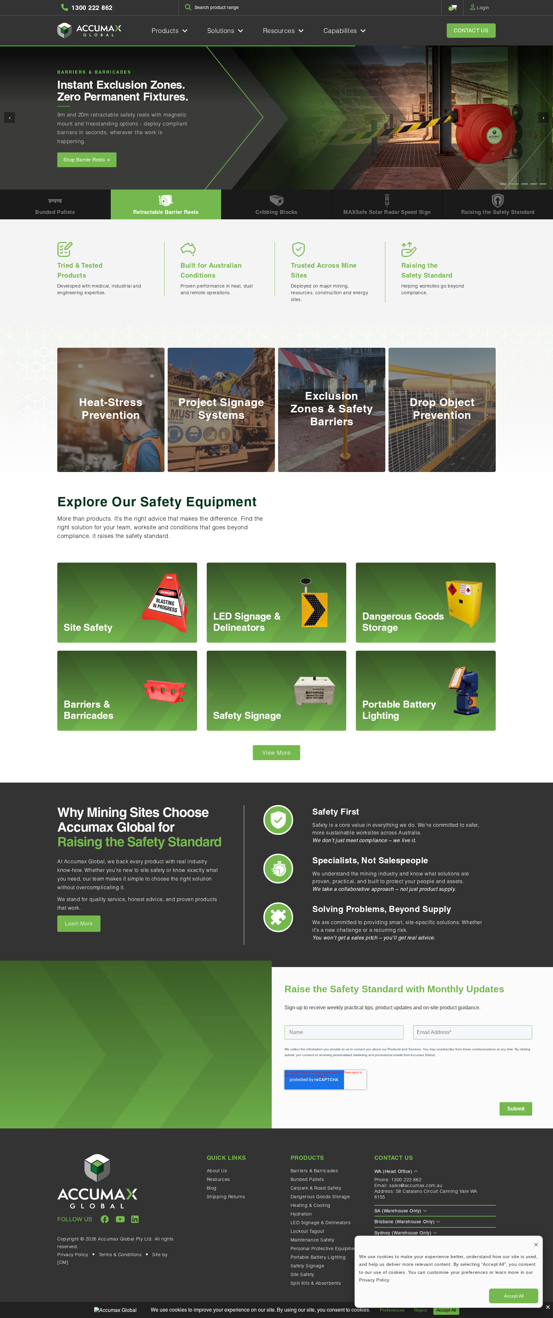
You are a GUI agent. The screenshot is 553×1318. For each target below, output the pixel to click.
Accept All (514, 1295)
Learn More (79, 923)
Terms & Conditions (120, 1254)
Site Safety (302, 1274)
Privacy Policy (72, 1254)
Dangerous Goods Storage (320, 1197)
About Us (217, 1171)
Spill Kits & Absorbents (316, 1283)
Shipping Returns (226, 1197)
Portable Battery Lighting (318, 1257)
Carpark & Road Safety (316, 1188)
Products (166, 31)
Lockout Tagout (308, 1231)
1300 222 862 (406, 1180)
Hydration (301, 1214)
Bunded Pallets (307, 1179)
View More (276, 752)
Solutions (222, 31)
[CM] (62, 1262)
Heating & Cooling (311, 1205)
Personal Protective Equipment (325, 1248)
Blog (212, 1188)
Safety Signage (308, 1266)
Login (482, 8)
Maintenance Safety (312, 1240)
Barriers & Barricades (314, 1171)
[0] (454, 7)
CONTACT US (471, 31)
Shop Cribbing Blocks (87, 159)
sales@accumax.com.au (415, 1185)
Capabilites (341, 31)
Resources (280, 31)
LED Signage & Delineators (321, 1222)
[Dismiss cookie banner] (536, 1244)
